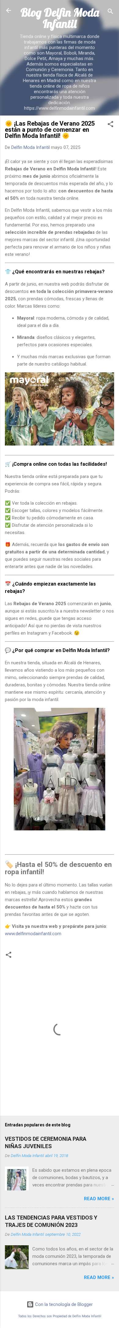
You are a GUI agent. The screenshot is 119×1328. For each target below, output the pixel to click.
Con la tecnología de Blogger (63, 1304)
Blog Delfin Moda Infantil (59, 18)
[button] (110, 125)
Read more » (99, 1198)
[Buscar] (110, 12)
